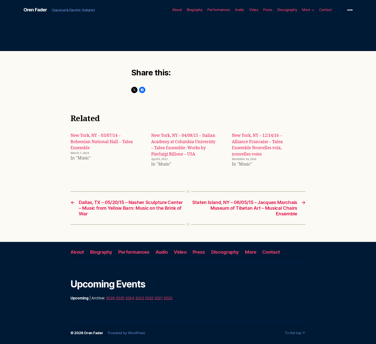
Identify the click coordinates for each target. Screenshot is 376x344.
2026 (110, 298)
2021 (159, 298)
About (177, 10)
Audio (239, 10)
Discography (287, 10)
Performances (218, 10)
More (306, 10)
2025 (120, 298)
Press (267, 10)
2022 (149, 298)
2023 (139, 298)
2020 (168, 298)
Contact (325, 10)
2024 (129, 298)
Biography (195, 10)
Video (253, 10)
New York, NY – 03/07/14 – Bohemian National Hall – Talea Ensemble (101, 142)
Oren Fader (35, 9)
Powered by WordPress (126, 333)
